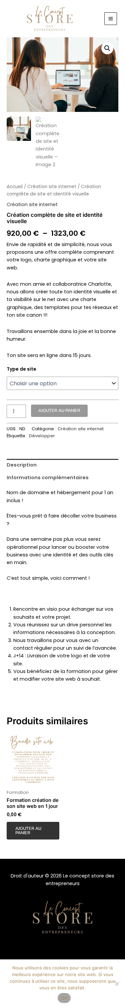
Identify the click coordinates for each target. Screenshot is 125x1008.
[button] (107, 48)
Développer (42, 436)
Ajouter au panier (59, 411)
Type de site (21, 369)
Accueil (15, 186)
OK (64, 998)
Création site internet (51, 186)
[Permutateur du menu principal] (110, 18)
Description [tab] (22, 465)
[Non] (116, 983)
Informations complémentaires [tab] (48, 477)
